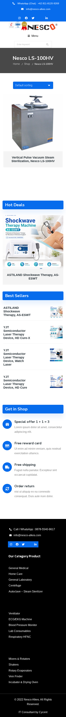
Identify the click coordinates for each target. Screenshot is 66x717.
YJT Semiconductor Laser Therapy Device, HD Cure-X (16, 333)
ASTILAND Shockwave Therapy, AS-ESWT (33, 276)
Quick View (18, 149)
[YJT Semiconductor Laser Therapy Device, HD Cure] (56, 381)
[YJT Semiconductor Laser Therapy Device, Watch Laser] (56, 355)
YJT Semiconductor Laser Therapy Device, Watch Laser (14, 357)
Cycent (43, 712)
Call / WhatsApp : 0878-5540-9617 (34, 529)
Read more (48, 149)
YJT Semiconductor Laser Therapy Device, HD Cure (15, 382)
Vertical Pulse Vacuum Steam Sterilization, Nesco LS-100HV (33, 159)
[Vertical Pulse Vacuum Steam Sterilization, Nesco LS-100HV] (33, 123)
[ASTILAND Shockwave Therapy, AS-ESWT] (33, 242)
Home (16, 64)
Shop (27, 64)
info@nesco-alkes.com (27, 535)
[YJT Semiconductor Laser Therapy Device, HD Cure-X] (56, 332)
